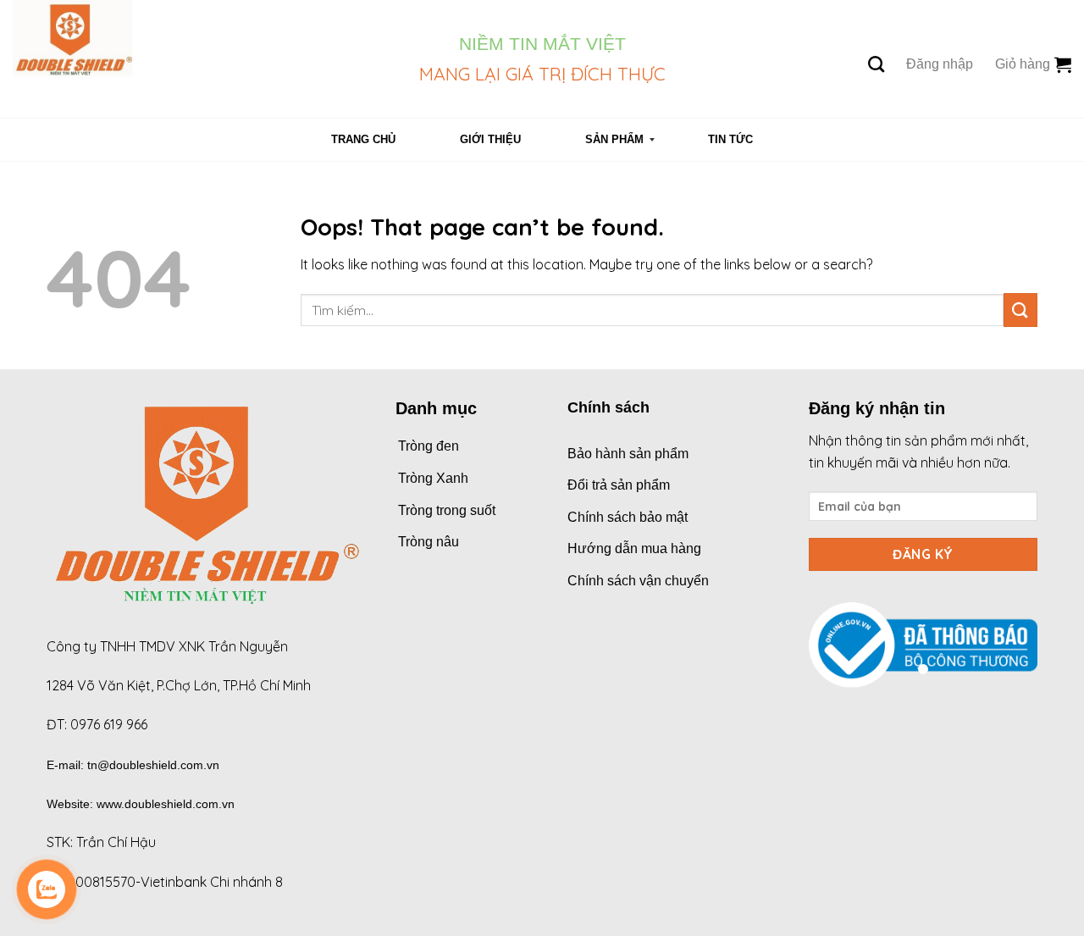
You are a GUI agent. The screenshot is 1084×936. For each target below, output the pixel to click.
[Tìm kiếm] (876, 64)
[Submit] (1020, 309)
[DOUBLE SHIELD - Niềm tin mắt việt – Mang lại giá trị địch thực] (203, 59)
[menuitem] (363, 140)
